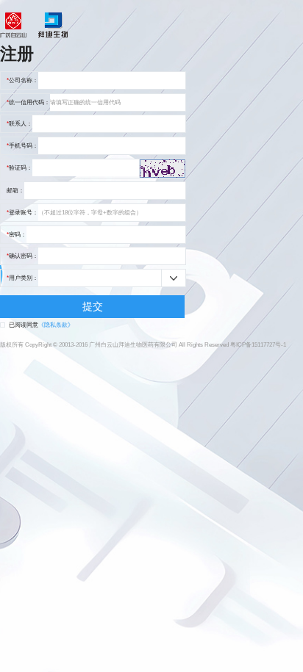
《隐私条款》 (56, 325)
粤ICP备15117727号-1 (258, 345)
